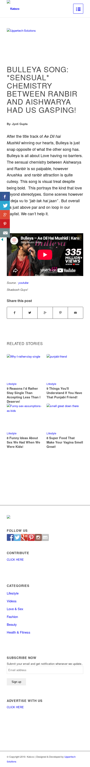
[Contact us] (45, 537)
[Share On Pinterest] (5, 223)
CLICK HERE (15, 559)
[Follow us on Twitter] (17, 537)
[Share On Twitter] (5, 205)
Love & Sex (15, 608)
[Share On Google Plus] (5, 214)
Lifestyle (12, 384)
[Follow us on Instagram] (38, 537)
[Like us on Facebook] (10, 537)
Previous (13, 391)
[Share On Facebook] (5, 196)
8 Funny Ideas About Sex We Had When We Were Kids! (23, 442)
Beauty (12, 624)
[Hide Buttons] (2, 240)
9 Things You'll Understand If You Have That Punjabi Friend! (64, 392)
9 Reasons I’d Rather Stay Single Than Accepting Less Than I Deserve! (23, 395)
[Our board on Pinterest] (31, 537)
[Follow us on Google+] (24, 537)
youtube (23, 283)
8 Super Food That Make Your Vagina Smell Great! (65, 442)
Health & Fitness (18, 632)
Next (76, 391)
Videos (12, 601)
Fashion (12, 616)
